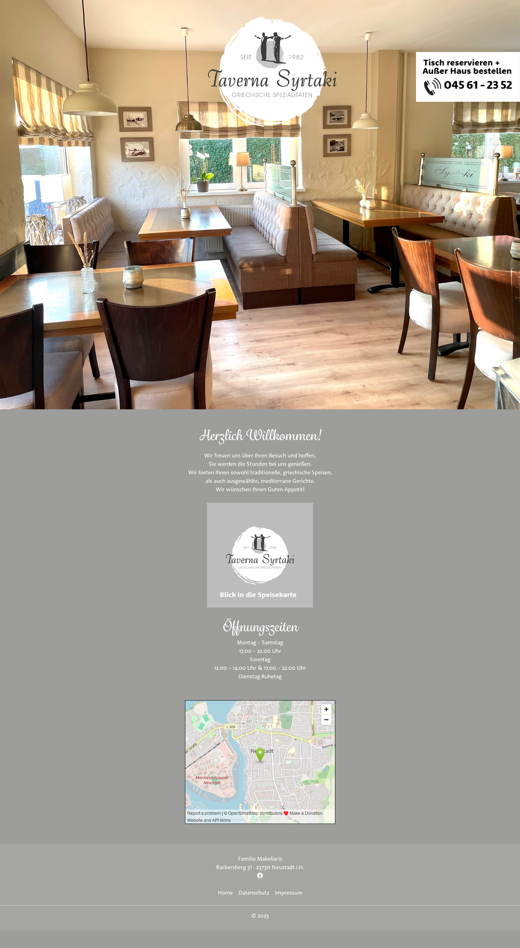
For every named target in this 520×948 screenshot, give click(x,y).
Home (225, 892)
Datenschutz (253, 892)
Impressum (288, 892)
